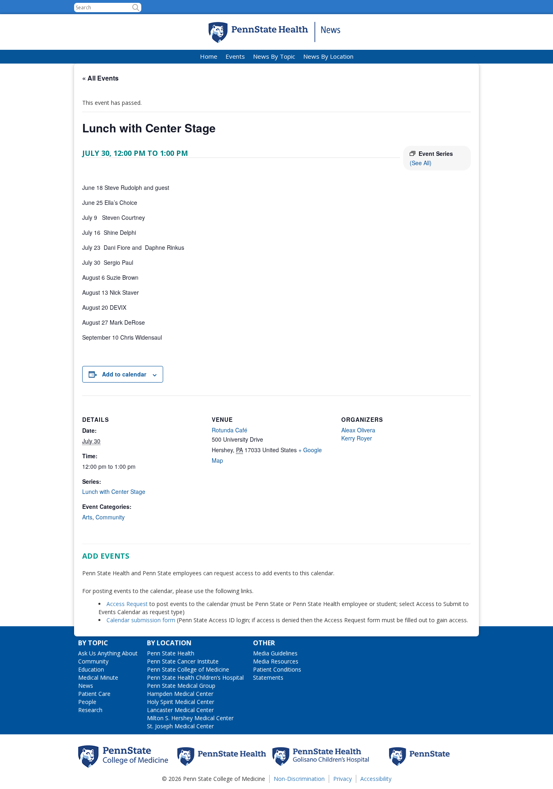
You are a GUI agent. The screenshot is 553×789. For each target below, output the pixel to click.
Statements (268, 677)
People (87, 702)
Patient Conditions (277, 669)
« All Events (100, 78)
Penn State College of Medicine (188, 669)
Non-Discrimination (299, 779)
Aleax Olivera (358, 430)
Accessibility (375, 779)
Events (235, 56)
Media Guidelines (275, 653)
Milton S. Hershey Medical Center (190, 718)
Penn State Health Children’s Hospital (195, 677)
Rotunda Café (229, 430)
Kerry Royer (356, 438)
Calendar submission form (140, 620)
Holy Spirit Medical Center (180, 702)
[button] (135, 7)
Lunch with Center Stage (113, 491)
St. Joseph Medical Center (180, 726)
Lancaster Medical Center (180, 710)
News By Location (328, 56)
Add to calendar (124, 374)
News (85, 685)
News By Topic (274, 56)
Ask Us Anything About (108, 653)
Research (90, 710)
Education (91, 669)
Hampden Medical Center (180, 694)
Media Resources (275, 661)
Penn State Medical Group (181, 685)
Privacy (342, 779)
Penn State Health (170, 653)
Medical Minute (98, 677)
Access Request (127, 604)
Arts (87, 517)
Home (208, 56)
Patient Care (94, 694)
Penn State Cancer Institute (183, 661)
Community (110, 517)
